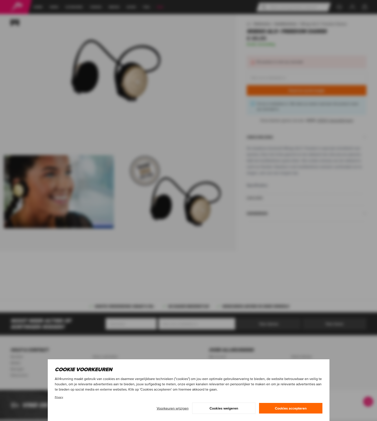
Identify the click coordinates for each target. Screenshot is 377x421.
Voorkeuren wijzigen (173, 408)
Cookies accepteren (291, 408)
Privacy (59, 397)
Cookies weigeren (224, 408)
